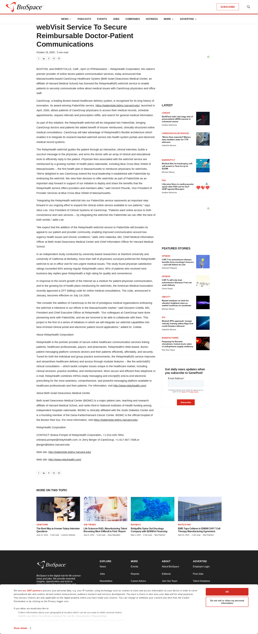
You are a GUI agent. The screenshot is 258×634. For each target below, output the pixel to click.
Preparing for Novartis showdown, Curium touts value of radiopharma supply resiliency (177, 344)
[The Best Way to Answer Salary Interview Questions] (58, 509)
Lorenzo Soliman (68, 535)
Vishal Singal (167, 289)
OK (227, 591)
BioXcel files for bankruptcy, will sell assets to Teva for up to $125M (177, 166)
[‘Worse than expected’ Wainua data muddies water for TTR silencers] (203, 139)
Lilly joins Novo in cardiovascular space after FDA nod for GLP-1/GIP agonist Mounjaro (178, 186)
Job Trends (90, 525)
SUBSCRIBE (228, 7)
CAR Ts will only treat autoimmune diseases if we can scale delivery (177, 282)
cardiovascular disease (175, 133)
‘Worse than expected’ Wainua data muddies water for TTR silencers (176, 139)
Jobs (116, 19)
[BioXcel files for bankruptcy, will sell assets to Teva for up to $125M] (203, 165)
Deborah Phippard (169, 268)
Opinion (166, 256)
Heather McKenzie (169, 125)
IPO (163, 317)
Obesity (166, 297)
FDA (164, 180)
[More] (70, 19)
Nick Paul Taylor (168, 350)
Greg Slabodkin (114, 535)
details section (116, 620)
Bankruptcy (168, 160)
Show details (20, 628)
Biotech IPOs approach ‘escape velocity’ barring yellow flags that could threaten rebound (177, 323)
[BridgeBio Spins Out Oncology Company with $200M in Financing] (152, 509)
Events (102, 19)
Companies (132, 19)
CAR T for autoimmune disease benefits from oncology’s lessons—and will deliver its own (178, 262)
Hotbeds (152, 19)
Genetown (42, 525)
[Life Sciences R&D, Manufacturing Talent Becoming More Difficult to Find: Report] (105, 509)
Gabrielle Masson (169, 145)
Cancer (166, 113)
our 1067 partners (32, 590)
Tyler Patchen (159, 535)
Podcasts (84, 19)
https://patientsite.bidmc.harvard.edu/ (118, 105)
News (65, 19)
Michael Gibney (168, 172)
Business (136, 525)
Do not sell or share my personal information (227, 601)
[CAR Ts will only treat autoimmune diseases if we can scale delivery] (203, 282)
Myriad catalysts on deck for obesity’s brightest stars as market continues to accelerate (176, 303)
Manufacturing (170, 338)
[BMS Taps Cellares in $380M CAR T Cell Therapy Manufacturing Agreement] (200, 509)
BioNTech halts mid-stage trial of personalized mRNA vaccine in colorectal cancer (177, 119)
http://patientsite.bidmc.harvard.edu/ (69, 452)
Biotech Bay (184, 525)
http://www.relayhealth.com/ (129, 385)
